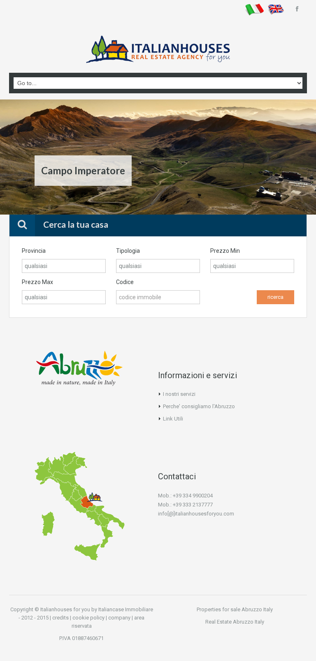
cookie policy (88, 618)
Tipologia (128, 250)
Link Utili (173, 419)
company (119, 618)
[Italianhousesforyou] (158, 52)
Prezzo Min (225, 250)
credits (60, 618)
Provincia (34, 250)
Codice (125, 282)
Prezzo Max (37, 282)
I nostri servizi (179, 394)
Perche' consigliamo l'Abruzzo (199, 406)
